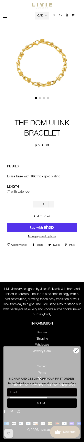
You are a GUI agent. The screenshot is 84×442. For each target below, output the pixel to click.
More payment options (42, 236)
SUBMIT (42, 403)
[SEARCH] (53, 15)
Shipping (42, 338)
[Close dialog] (76, 351)
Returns (42, 332)
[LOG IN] (66, 15)
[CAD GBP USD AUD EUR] (42, 15)
